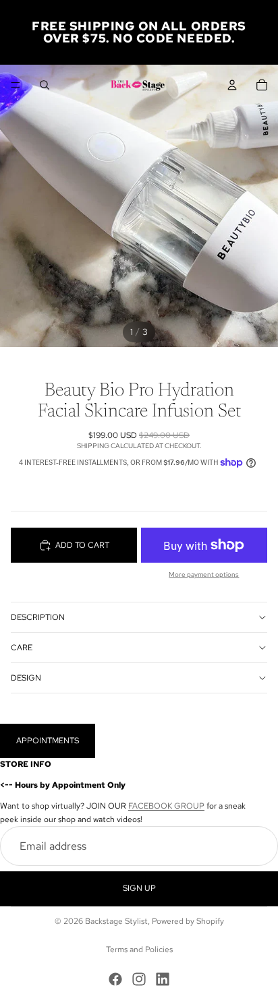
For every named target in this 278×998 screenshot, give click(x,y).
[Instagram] (139, 979)
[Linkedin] (163, 979)
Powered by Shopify (188, 921)
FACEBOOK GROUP (166, 806)
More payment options (204, 574)
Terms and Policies (139, 949)
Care (21, 647)
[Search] (44, 85)
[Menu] (15, 84)
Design (26, 678)
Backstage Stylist (116, 921)
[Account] (232, 85)
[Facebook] (115, 979)
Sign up (139, 888)
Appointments (47, 740)
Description (38, 617)
